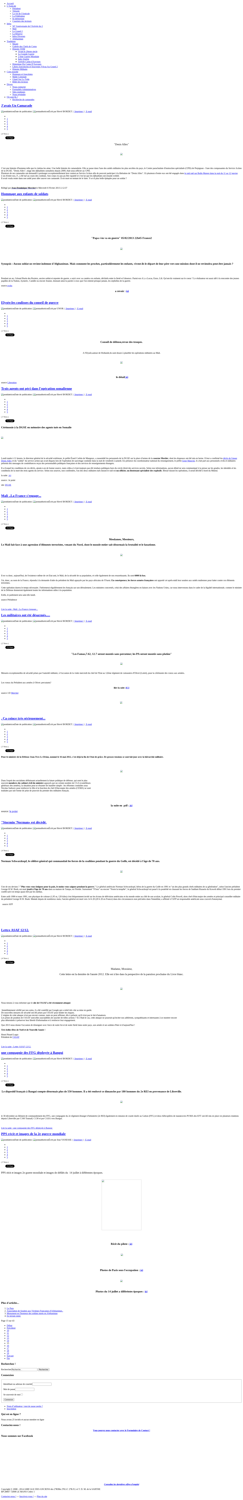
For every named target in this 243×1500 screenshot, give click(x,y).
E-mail (88, 111)
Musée (15, 44)
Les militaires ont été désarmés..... (25, 615)
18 (8, 1351)
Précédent (11, 1328)
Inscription (11, 1409)
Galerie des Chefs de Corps (24, 46)
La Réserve (17, 34)
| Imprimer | (79, 111)
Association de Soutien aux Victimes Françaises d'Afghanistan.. (35, 1311)
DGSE (8, 485)
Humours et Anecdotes (22, 74)
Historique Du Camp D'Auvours (26, 64)
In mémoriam (18, 18)
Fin (8, 1358)
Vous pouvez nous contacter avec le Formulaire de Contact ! (121, 1430)
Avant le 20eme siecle (27, 51)
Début (9, 1325)
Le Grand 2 (17, 31)
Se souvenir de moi (11, 1394)
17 (8, 1348)
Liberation (12, 382)
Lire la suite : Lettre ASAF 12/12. (16, 1046)
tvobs (9, 285)
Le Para (10, 1308)
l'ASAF (16, 1037)
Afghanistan (17, 39)
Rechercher (6, 1369)
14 (8, 1340)
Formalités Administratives (24, 89)
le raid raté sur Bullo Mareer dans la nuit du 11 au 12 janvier (211, 173)
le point (13, 811)
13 (8, 1338)
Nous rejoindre (19, 94)
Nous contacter (19, 87)
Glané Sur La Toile (20, 79)
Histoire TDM (18, 49)
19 (8, 1353)
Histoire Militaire (19, 69)
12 (8, 1335)
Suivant (10, 1356)
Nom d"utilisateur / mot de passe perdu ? (25, 1406)
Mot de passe (9, 1389)
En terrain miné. (14, 1316)
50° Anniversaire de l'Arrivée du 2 (27, 26)
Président (16, 8)
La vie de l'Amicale (21, 13)
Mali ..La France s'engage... (21, 496)
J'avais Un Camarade (16, 105)
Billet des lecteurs (20, 82)
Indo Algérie (23, 59)
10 (8, 1330)
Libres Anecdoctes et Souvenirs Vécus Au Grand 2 (35, 66)
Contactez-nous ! (8, 1496)
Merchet (14, 693)
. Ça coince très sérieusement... (23, 718)
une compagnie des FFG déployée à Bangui (32, 1052)
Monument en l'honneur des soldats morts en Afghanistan (32, 1313)
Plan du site (42, 1496)
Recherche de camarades (23, 99)
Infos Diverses (18, 36)
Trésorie (16, 11)
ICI (127, 688)
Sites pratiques (18, 92)
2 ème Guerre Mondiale (28, 56)
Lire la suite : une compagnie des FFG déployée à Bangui (27, 1128)
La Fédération (18, 16)
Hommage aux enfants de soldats (24, 194)
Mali (14, 29)
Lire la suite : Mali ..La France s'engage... (19, 609)
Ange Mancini (188, 461)
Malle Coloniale (19, 77)
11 (8, 1333)
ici (127, 291)
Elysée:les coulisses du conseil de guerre (29, 302)
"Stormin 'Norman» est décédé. (24, 822)
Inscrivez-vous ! (26, 1496)
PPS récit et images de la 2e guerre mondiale (33, 1134)
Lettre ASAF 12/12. (15, 930)
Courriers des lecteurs (22, 21)
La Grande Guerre (26, 54)
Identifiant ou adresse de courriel (17, 1384)
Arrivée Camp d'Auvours (29, 61)
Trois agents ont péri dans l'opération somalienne (36, 388)
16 (8, 1346)
